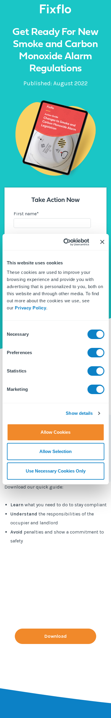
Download (55, 636)
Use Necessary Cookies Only (56, 470)
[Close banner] (102, 242)
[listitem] (55, 523)
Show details (79, 413)
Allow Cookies (55, 432)
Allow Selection (55, 451)
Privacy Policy (30, 307)
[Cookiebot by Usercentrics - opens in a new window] (66, 242)
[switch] (95, 352)
